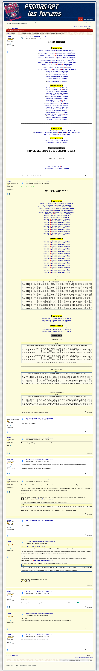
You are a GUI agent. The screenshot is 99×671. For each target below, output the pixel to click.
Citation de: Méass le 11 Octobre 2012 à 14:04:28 (33, 546)
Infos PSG (34, 665)
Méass (9, 181)
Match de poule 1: (47, 318)
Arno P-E (84, 22)
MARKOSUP (78, 22)
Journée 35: (47, 267)
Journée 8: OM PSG (44, 62)
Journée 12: (47, 222)
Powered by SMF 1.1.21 (10, 665)
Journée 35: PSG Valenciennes (54, 114)
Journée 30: (47, 258)
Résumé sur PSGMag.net (64, 205)
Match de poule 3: (47, 322)
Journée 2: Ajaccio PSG (47, 52)
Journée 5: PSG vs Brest (46, 210)
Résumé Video (69, 66)
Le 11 (59, 144)
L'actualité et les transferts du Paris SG (59, 22)
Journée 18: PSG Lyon (54, 80)
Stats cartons (73, 69)
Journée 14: (47, 226)
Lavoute (9, 36)
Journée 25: (47, 250)
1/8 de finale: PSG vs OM (53, 167)
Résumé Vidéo (72, 62)
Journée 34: (47, 265)
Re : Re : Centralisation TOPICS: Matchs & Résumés (40, 541)
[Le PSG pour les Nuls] (9, 473)
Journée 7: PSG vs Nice (46, 214)
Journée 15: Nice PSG (54, 74)
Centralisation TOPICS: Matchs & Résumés (17, 23)
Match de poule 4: (47, 328)
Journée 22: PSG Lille (54, 91)
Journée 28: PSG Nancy (53, 102)
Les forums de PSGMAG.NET (14, 22)
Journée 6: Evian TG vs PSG (46, 212)
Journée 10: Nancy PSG (48, 66)
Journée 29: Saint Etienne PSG (54, 103)
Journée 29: (47, 257)
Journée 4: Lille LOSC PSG (47, 55)
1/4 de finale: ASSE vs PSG (51, 168)
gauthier (88, 22)
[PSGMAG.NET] (90, 17)
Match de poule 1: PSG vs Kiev (47, 131)
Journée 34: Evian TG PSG (54, 112)
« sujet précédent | (79, 26)
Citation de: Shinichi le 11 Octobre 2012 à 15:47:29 (34, 596)
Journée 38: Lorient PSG (53, 119)
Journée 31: (47, 260)
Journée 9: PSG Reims (49, 64)
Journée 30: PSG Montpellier (53, 105)
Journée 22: (47, 244)
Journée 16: (47, 229)
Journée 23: (47, 246)
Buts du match (57, 69)
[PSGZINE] (9, 194)
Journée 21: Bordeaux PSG (54, 89)
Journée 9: (47, 217)
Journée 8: (47, 215)
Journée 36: (47, 269)
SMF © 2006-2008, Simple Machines (23, 665)
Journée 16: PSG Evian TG (54, 76)
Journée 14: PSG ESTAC (53, 73)
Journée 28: (47, 255)
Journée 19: (47, 235)
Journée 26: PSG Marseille (54, 98)
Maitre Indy (10, 459)
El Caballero (10, 418)
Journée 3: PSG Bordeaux (47, 53)
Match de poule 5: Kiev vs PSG (54, 142)
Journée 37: (47, 270)
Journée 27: (47, 253)
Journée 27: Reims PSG (53, 100)
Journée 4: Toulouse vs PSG (46, 208)
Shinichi (9, 520)
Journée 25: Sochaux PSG (54, 96)
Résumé (54, 62)
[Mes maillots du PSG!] (9, 453)
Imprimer (89, 28)
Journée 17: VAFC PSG (54, 78)
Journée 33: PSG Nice (54, 110)
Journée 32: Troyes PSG (53, 109)
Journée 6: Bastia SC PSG (47, 59)
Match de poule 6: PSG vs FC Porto (48, 144)
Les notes (71, 144)
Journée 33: (47, 263)
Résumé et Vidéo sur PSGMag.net (65, 50)
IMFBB (9, 437)
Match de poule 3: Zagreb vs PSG (52, 134)
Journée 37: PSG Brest (54, 117)
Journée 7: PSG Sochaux (47, 60)
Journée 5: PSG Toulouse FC (46, 57)
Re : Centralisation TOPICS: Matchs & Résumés (39, 182)
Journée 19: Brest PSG (54, 81)
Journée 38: (47, 272)
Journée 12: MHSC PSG (44, 69)
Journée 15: (47, 228)
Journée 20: (47, 241)
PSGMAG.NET (12, 667)
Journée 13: (47, 224)
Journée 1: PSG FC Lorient (47, 50)
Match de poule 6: (47, 331)
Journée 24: (47, 248)
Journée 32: (47, 262)
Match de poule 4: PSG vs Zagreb (54, 140)
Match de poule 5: (47, 329)
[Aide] (84, 17)
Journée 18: (47, 233)
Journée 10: (47, 219)
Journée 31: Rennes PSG (53, 107)
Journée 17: (47, 231)
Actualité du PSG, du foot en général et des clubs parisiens (35, 22)
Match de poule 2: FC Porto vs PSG (43, 132)
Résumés (68, 67)
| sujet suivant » (88, 26)
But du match (60, 66)
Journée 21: (47, 243)
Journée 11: (47, 221)
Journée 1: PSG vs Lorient (47, 203)
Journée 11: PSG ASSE (49, 67)
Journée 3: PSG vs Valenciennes (46, 207)
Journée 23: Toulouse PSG (54, 93)
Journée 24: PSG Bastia (54, 95)
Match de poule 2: (47, 320)
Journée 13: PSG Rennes (53, 71)
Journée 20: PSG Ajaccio (53, 88)
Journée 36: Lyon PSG (54, 116)
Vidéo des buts (62, 62)
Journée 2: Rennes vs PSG (49, 205)
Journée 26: (47, 251)
